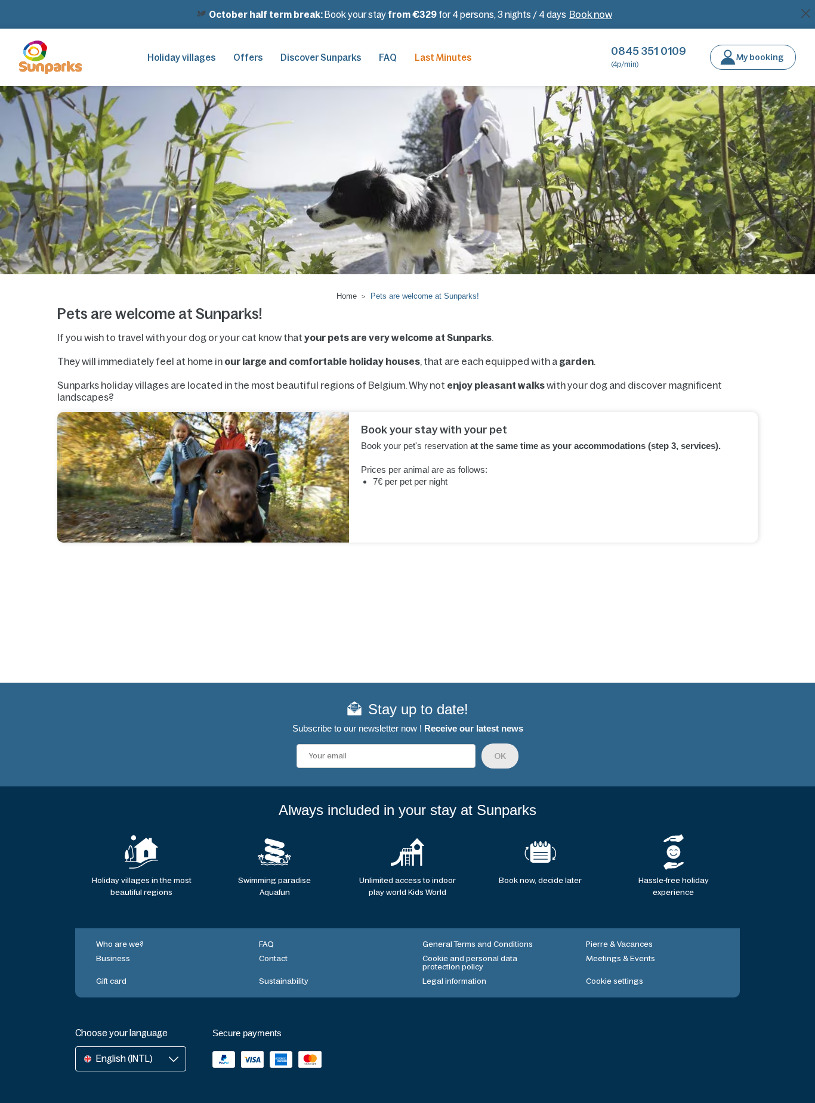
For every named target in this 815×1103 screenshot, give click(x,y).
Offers (248, 57)
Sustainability (283, 981)
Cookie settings (614, 981)
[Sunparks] (50, 57)
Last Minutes (443, 57)
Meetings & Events (620, 958)
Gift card (111, 981)
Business (113, 958)
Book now (590, 14)
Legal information (454, 981)
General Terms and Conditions (477, 944)
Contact (273, 958)
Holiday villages (181, 57)
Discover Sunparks (320, 57)
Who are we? (120, 944)
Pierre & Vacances (619, 944)
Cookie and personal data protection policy (469, 962)
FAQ (388, 57)
